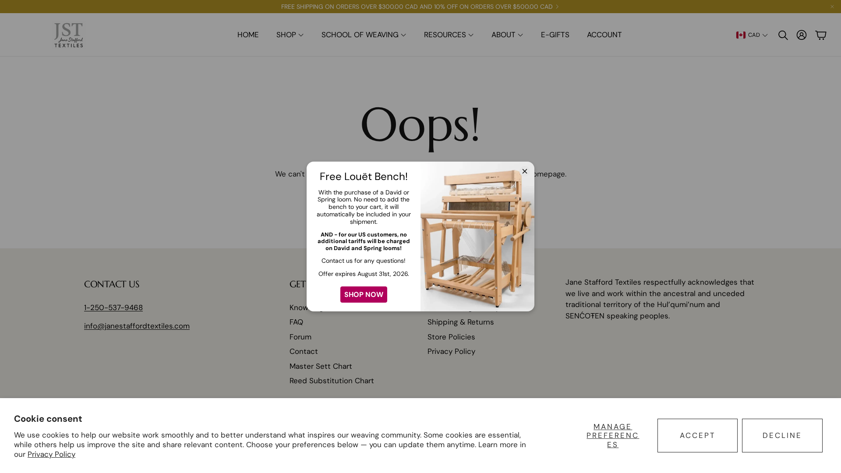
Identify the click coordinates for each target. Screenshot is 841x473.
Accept (698, 435)
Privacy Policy (51, 454)
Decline (782, 435)
